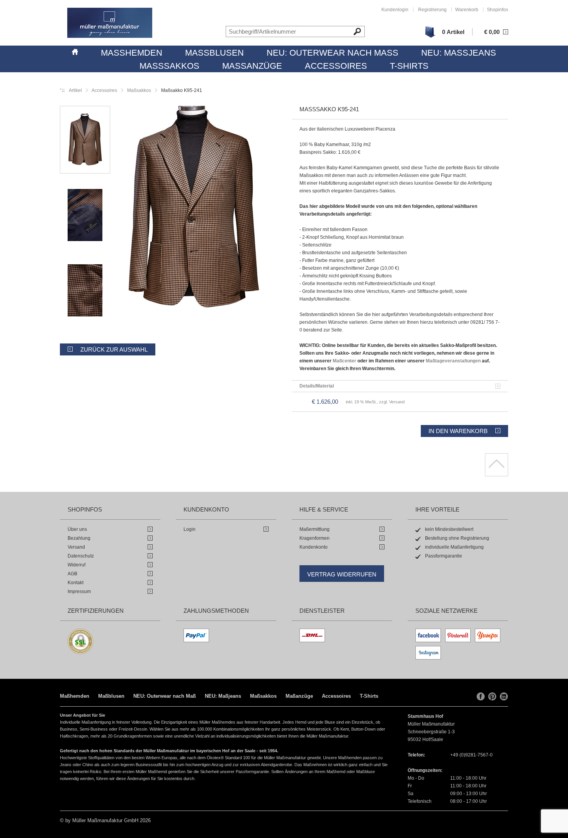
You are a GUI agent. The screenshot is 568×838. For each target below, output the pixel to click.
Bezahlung (79, 538)
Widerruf (76, 565)
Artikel (75, 90)
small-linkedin (504, 696)
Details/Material (316, 386)
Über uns (77, 529)
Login (190, 529)
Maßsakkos (169, 66)
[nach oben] (496, 464)
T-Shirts (409, 66)
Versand (76, 547)
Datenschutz (81, 556)
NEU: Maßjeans (458, 53)
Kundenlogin (394, 9)
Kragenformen (314, 538)
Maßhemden (131, 53)
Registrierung (432, 9)
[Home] (75, 51)
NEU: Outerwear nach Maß (332, 53)
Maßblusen (214, 53)
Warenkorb (466, 9)
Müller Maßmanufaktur (109, 23)
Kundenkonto (313, 547)
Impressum (79, 591)
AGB (72, 573)
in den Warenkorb (458, 431)
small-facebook (480, 696)
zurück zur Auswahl (114, 349)
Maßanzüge (252, 66)
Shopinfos (497, 9)
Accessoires (336, 66)
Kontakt (75, 582)
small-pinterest (492, 696)
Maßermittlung (314, 529)
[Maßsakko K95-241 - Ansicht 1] (193, 208)
